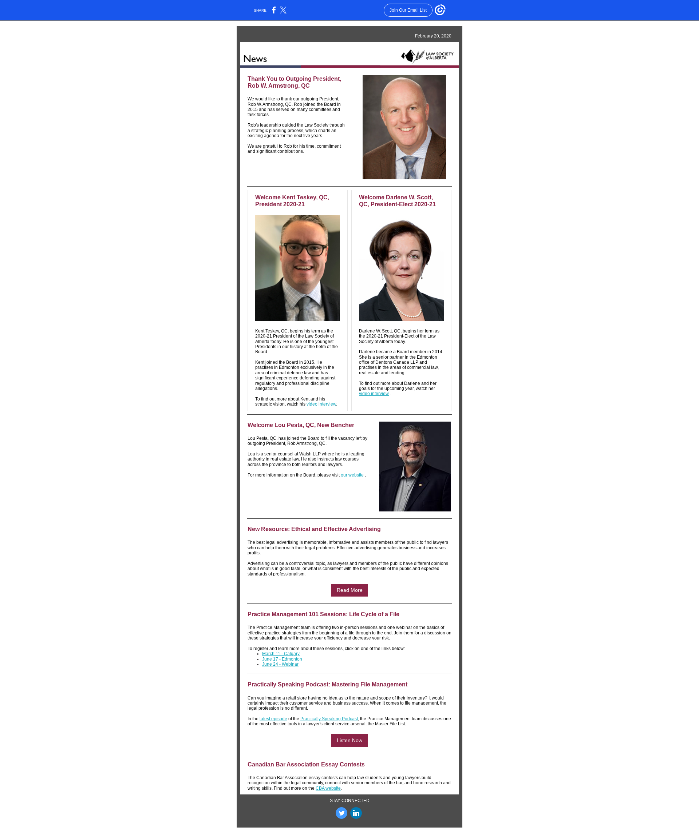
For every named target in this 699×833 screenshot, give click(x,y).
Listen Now (349, 740)
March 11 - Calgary (281, 653)
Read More (350, 590)
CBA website (328, 788)
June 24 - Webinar (280, 664)
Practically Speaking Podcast (329, 718)
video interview (321, 404)
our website (352, 475)
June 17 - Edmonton (282, 659)
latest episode (273, 718)
